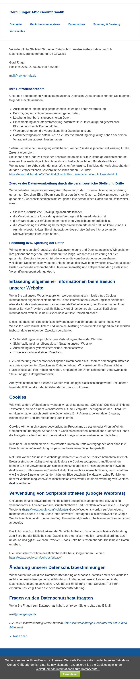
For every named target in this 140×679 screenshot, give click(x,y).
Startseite (16, 24)
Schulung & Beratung (106, 24)
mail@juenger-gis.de (22, 75)
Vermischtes (17, 30)
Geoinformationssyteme (45, 24)
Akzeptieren (70, 674)
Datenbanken (76, 24)
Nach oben (20, 636)
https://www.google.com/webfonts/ (45, 509)
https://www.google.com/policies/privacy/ (35, 557)
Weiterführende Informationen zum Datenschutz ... (68, 669)
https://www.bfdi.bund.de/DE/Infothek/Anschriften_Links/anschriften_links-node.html (63, 174)
